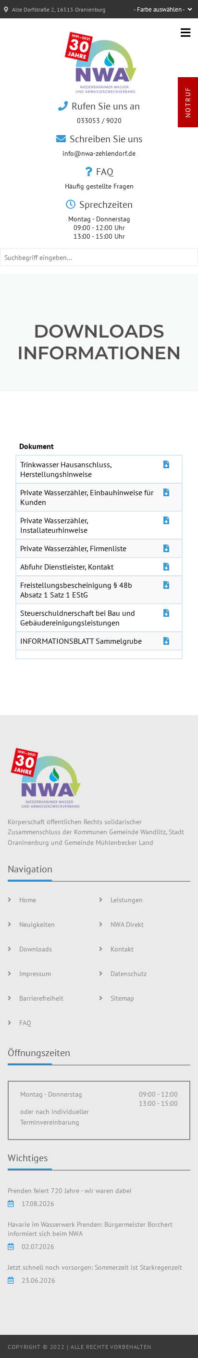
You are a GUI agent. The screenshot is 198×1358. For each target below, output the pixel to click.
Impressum (35, 973)
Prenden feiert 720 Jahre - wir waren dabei (70, 1190)
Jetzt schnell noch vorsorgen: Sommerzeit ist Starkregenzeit (95, 1267)
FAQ (25, 1022)
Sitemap (122, 998)
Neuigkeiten (37, 924)
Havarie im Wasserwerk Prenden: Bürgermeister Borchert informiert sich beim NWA (90, 1229)
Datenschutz (129, 973)
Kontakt (122, 948)
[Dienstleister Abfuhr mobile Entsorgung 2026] (166, 566)
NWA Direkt (127, 924)
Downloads (35, 948)
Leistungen (127, 899)
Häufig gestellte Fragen (99, 186)
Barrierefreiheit (41, 998)
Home (27, 899)
